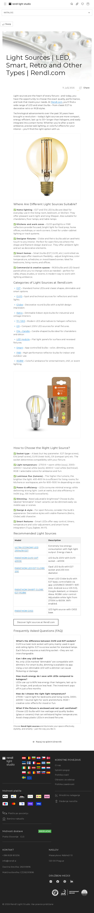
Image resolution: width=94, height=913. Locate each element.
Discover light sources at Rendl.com (36, 622)
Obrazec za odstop (65, 779)
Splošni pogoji (62, 770)
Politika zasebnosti (64, 784)
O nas (58, 765)
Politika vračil (62, 775)
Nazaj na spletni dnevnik (49, 742)
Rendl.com (56, 102)
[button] (5, 4)
